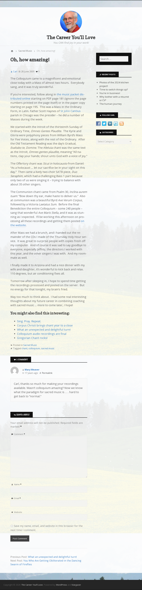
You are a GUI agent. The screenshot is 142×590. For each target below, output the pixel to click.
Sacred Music (25, 50)
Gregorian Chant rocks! (32, 338)
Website (18, 512)
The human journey (110, 103)
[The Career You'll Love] (12, 51)
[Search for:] (113, 59)
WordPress (61, 584)
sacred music (47, 348)
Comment (19, 434)
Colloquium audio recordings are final (41, 334)
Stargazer (76, 584)
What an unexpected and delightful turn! (44, 329)
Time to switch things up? (113, 89)
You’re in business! (109, 93)
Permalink (47, 372)
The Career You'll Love (71, 37)
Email (17, 498)
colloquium (34, 348)
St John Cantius (70, 111)
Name (17, 484)
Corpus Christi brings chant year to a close (45, 325)
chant (24, 348)
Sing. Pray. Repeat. (29, 321)
